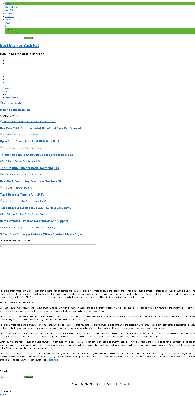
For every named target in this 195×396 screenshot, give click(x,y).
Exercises (9, 16)
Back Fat (9, 10)
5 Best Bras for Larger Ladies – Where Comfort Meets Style (41, 234)
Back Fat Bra (11, 6)
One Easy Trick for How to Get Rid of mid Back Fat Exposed (40, 128)
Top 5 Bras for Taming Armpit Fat (23, 194)
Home (8, 3)
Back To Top (5, 394)
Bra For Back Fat (123, 384)
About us (9, 88)
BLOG (7, 22)
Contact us (10, 94)
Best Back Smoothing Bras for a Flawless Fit (30, 181)
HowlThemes (18, 391)
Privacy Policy (17, 32)
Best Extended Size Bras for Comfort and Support (34, 220)
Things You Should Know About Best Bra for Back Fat (36, 154)
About (13, 29)
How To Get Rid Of (14, 19)
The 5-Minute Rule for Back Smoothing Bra (29, 167)
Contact (8, 26)
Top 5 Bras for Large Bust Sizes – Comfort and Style (35, 207)
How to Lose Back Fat (15, 109)
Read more (53, 359)
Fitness (8, 13)
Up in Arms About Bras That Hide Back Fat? (29, 141)
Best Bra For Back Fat (19, 45)
